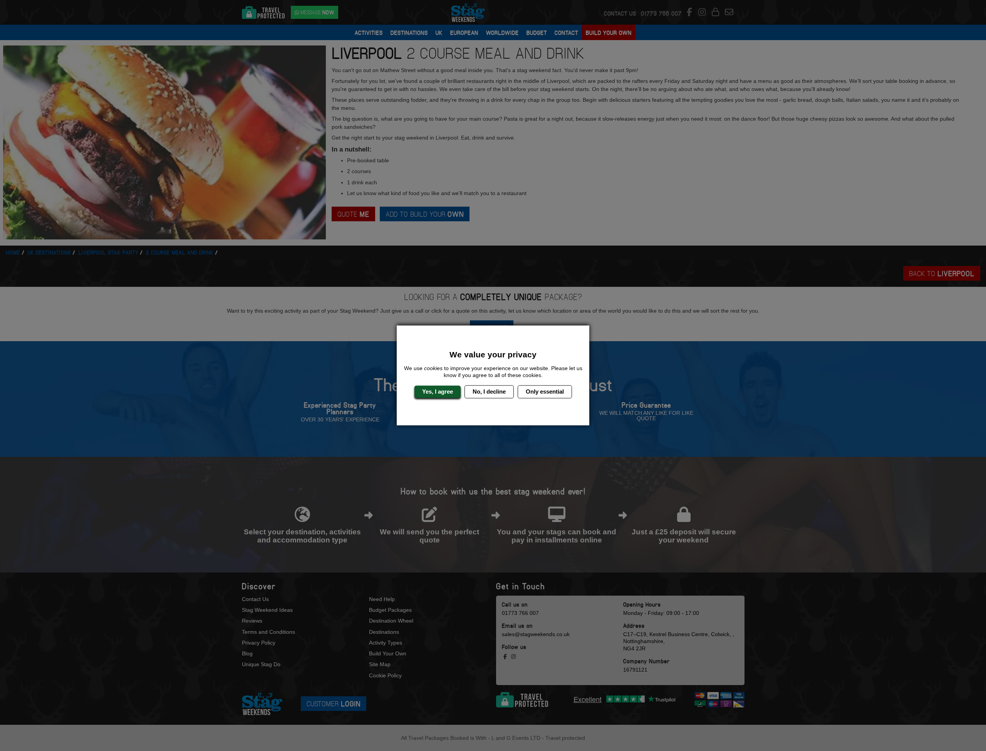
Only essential (545, 391)
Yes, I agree (437, 391)
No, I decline (489, 391)
